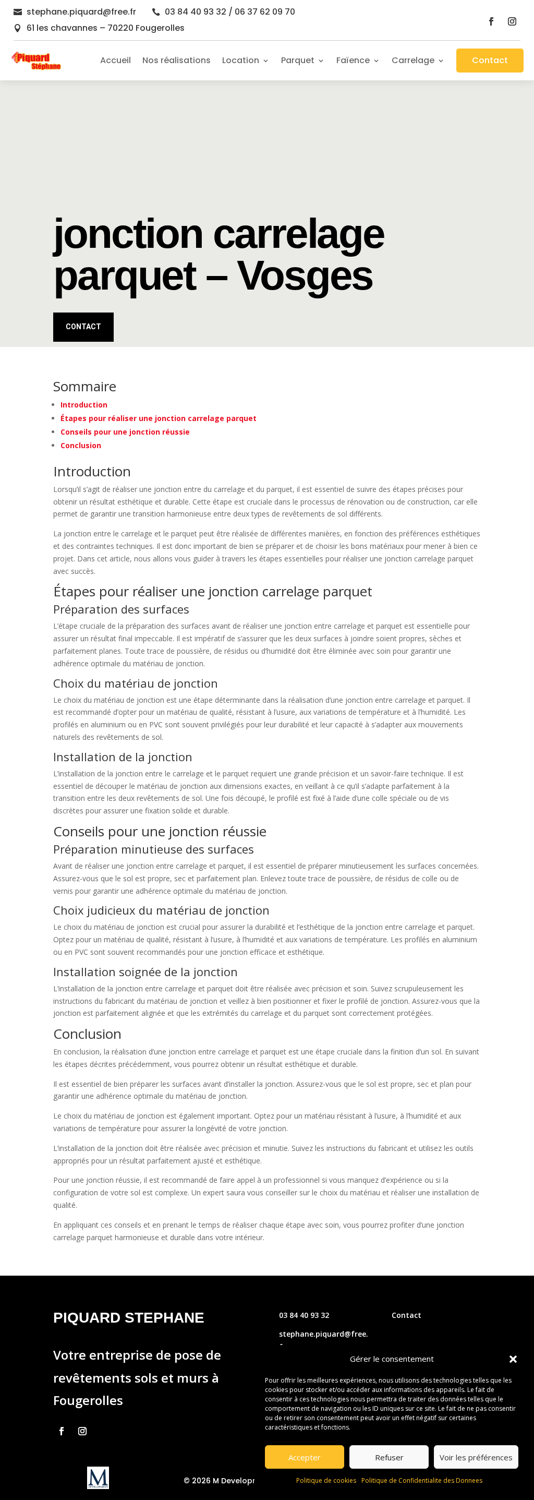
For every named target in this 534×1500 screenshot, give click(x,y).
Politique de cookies (326, 1480)
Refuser (389, 1457)
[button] (513, 1359)
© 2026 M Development (228, 1480)
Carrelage (413, 60)
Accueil (115, 60)
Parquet (297, 60)
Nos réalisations (176, 60)
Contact (490, 60)
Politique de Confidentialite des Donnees (421, 1480)
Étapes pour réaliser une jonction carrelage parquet (158, 418)
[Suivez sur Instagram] (512, 21)
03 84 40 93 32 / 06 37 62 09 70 (230, 12)
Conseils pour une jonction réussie (125, 432)
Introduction (83, 405)
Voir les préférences (476, 1457)
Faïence (353, 60)
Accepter (304, 1457)
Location (240, 60)
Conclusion (80, 445)
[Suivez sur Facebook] (491, 21)
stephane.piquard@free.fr (81, 12)
